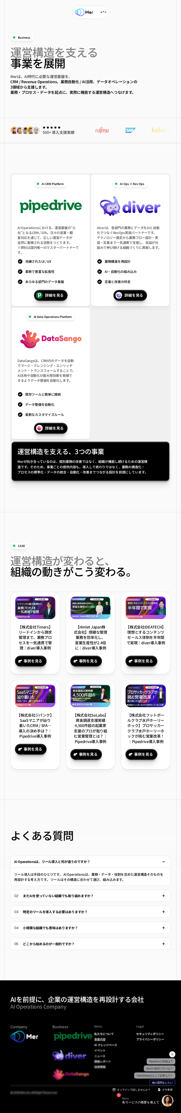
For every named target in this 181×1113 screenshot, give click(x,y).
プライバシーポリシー (150, 1039)
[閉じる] (172, 1054)
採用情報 (100, 1067)
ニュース (99, 1056)
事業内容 (100, 1039)
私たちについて (104, 1034)
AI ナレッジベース (105, 1045)
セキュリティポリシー (150, 1034)
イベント (100, 1050)
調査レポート (102, 1061)
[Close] (163, 861)
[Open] (163, 895)
